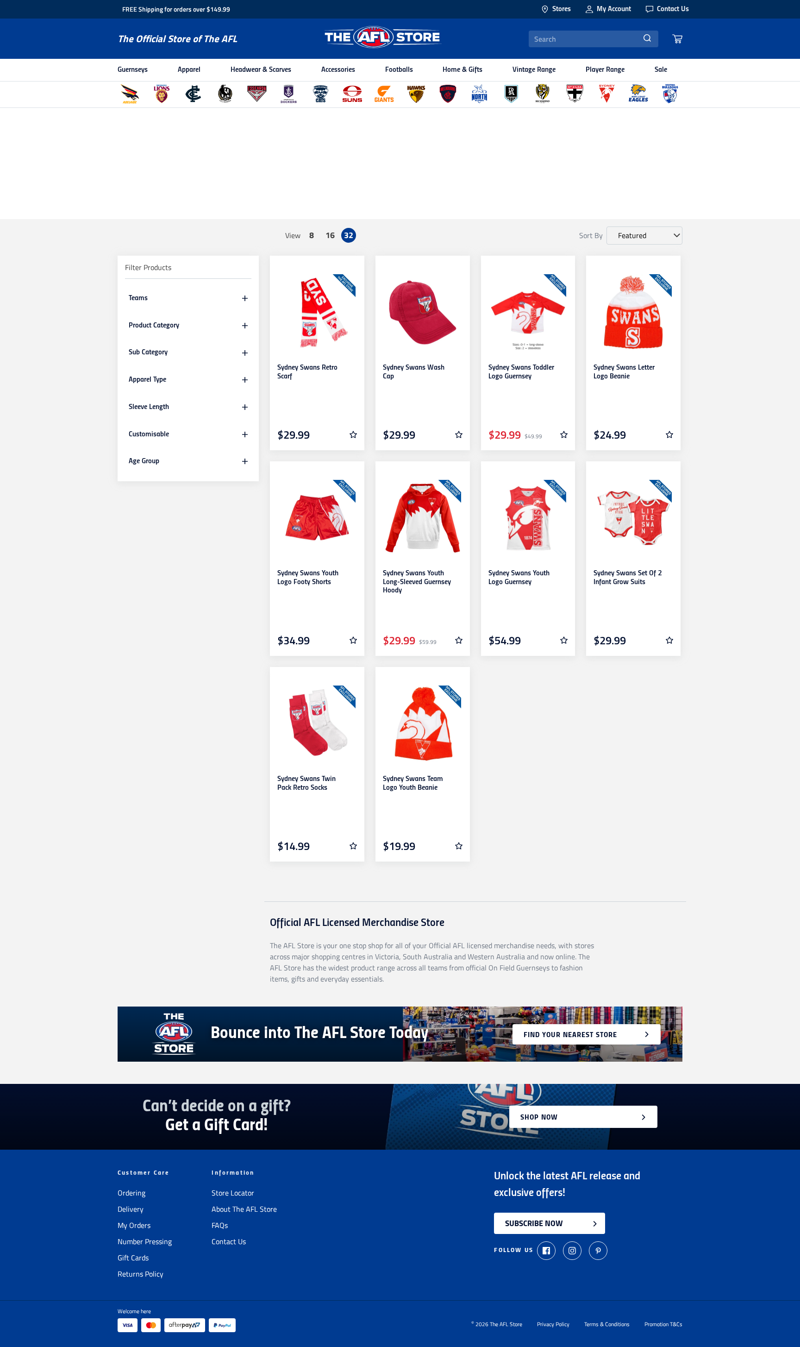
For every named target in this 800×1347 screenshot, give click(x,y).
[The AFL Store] (383, 38)
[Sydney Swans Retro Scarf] (317, 312)
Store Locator (233, 1192)
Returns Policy (140, 1273)
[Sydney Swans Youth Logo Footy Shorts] (317, 518)
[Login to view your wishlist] (353, 434)
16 (330, 235)
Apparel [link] (189, 70)
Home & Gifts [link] (462, 70)
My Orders (134, 1225)
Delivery (131, 1209)
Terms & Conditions (607, 1324)
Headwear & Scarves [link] (261, 70)
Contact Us (229, 1241)
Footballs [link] (399, 70)
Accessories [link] (338, 70)
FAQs (220, 1225)
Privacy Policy (553, 1324)
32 (348, 235)
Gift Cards (133, 1257)
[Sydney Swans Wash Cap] (422, 312)
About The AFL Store (244, 1209)
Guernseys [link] (133, 70)
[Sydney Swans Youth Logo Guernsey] (528, 518)
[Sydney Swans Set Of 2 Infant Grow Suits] (633, 518)
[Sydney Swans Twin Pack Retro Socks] (317, 724)
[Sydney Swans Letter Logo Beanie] (633, 312)
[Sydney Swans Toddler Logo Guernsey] (528, 312)
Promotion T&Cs (663, 1324)
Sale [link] (661, 70)
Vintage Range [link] (534, 70)
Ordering (131, 1192)
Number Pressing (145, 1241)
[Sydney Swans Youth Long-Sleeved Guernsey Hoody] (422, 518)
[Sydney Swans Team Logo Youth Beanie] (422, 724)
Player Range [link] (605, 70)
